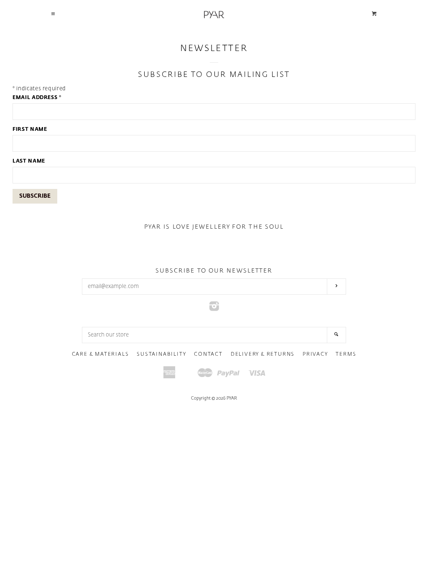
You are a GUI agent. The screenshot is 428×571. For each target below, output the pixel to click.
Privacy (315, 354)
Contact (208, 354)
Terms (346, 354)
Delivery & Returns (263, 354)
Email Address (37, 97)
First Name (30, 129)
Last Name (29, 161)
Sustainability (161, 354)
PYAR (232, 398)
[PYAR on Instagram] (214, 308)
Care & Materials (100, 354)
